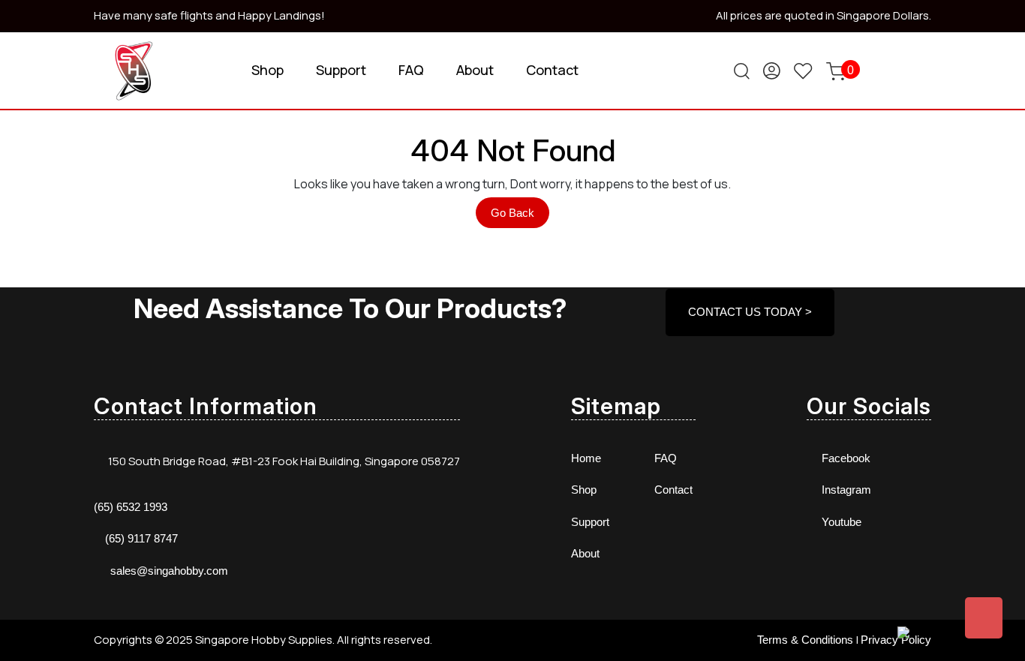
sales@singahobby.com (169, 570)
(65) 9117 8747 (141, 538)
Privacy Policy (896, 639)
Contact (552, 70)
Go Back (520, 217)
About (475, 70)
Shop (267, 70)
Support (341, 70)
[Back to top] (983, 617)
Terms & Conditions (805, 639)
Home (586, 458)
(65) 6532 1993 (130, 506)
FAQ (411, 70)
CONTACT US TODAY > (750, 311)
